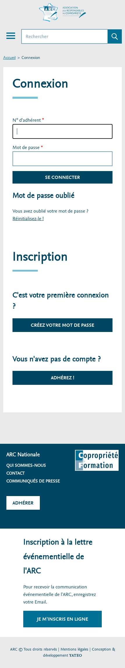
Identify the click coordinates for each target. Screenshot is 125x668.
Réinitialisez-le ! (28, 219)
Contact (15, 473)
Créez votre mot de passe (62, 325)
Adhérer (22, 503)
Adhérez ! (62, 378)
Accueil (9, 58)
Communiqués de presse (33, 481)
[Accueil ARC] (62, 12)
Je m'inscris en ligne (62, 619)
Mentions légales (74, 649)
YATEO (75, 655)
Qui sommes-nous (26, 465)
